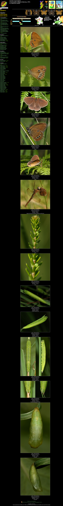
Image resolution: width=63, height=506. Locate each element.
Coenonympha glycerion (4, 24)
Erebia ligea (2, 74)
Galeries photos (3, 14)
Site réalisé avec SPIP (31, 502)
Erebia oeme (2, 79)
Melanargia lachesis (3, 46)
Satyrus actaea (2, 91)
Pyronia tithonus (2, 40)
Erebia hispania (2, 73)
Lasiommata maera (3, 52)
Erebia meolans (2, 77)
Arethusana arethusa (3, 63)
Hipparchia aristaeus (3, 83)
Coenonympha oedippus (4, 30)
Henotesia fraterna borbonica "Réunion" (3, 38)
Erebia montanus (2, 78)
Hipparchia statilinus (3, 87)
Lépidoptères (3, 10)
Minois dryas (2, 90)
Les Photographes (36, 502)
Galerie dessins (3, 15)
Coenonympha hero (3, 29)
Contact (41, 502)
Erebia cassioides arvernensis (3, 69)
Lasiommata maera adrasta (4, 53)
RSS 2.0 (23, 502)
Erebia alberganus (3, 68)
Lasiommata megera (3, 55)
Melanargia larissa (3, 47)
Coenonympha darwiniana (4, 21)
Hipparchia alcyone (3, 82)
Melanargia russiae (3, 49)
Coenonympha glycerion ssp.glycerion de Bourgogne (4, 28)
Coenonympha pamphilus (4, 31)
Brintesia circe (2, 65)
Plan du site (26, 502)
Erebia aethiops (2, 67)
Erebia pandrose (2, 80)
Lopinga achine (2, 89)
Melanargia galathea (3, 43)
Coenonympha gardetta (3, 23)
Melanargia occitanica (3, 48)
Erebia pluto (2, 81)
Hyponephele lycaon (3, 39)
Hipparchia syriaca (3, 88)
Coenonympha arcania (3, 18)
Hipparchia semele (3, 86)
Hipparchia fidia (2, 85)
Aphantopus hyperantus (4, 35)
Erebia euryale (2, 72)
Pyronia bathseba (3, 60)
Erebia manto (2, 75)
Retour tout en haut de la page (32, 501)
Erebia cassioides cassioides (4, 70)
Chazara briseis (2, 66)
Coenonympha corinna (3, 20)
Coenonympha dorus (3, 22)
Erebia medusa (2, 76)
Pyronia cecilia (2, 61)
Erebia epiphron (2, 71)
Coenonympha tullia (3, 33)
